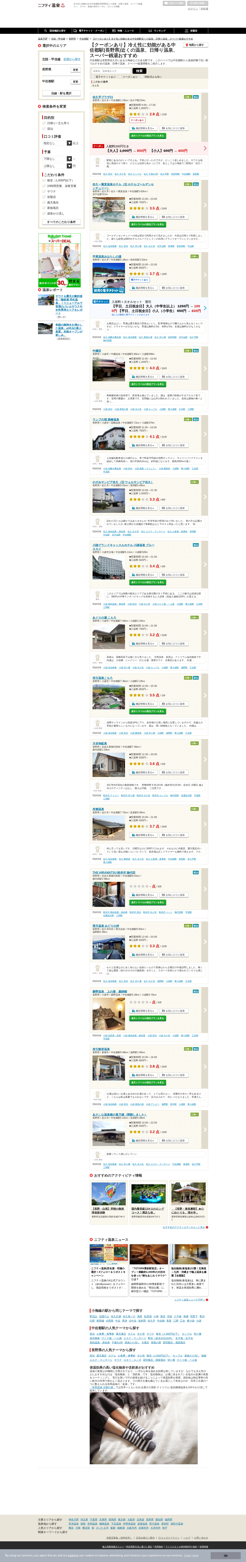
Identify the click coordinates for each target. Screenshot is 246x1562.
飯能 (112, 1527)
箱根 (83, 1523)
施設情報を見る (144, 128)
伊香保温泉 (129, 1523)
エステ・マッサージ (135, 1338)
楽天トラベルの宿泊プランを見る (147, 135)
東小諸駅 (172, 409)
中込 (117, 1320)
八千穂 (178, 1316)
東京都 (122, 1519)
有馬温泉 (92, 1523)
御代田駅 (107, 340)
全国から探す (72, 59)
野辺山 (93, 1316)
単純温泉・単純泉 (100, 1342)
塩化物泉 (95, 1338)
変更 (75, 69)
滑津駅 (171, 246)
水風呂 (145, 1342)
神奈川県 (74, 1519)
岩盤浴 (51, 196)
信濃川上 (104, 1316)
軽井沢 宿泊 (135, 912)
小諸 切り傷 (124, 667)
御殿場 (121, 1527)
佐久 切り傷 (136, 246)
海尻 (139, 1316)
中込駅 (190, 246)
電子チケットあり (106, 76)
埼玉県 (84, 1519)
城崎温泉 (104, 1523)
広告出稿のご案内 (145, 1538)
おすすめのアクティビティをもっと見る (184, 1227)
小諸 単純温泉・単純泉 (114, 604)
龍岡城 (100, 1320)
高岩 (169, 1316)
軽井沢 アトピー (111, 795)
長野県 (150, 1519)
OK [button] (226, 1555)
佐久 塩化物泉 (110, 246)
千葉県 (93, 1519)
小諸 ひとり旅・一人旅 (163, 604)
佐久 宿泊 (107, 174)
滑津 (124, 1320)
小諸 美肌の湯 (121, 409)
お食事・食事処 (105, 1333)
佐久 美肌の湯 (145, 337)
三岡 (175, 1320)
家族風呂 (53, 207)
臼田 (92, 1320)
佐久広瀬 (116, 1316)
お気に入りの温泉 (174, 3)
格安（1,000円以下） (168, 1333)
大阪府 (131, 1519)
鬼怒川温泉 (177, 1523)
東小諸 (190, 1320)
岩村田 (142, 1320)
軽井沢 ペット (165, 912)
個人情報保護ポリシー (113, 1546)
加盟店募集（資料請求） (119, 1538)
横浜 (71, 1527)
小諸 (198, 1320)
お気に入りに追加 (175, 128)
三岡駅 (190, 409)
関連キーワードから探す (53, 1532)
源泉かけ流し (132, 1342)
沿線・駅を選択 (61, 93)
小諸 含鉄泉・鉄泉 (112, 1035)
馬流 (162, 1316)
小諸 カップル (150, 409)
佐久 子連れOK (151, 174)
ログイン (193, 8)
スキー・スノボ (132, 1359)
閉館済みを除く (153, 76)
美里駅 (196, 174)
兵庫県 (103, 1519)
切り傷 (197, 1333)
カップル (187, 1333)
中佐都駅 (186, 174)
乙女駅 (182, 409)
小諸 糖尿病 (164, 468)
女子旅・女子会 (184, 1338)
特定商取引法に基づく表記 (139, 1546)
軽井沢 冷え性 (143, 795)
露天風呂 (121, 1333)
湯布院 (165, 1523)
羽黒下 (194, 1316)
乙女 (182, 1320)
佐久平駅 (164, 174)
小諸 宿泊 (107, 409)
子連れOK (117, 1342)
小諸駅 (162, 409)
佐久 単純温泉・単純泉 (114, 531)
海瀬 (185, 1316)
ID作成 (204, 8)
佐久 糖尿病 (124, 859)
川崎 (77, 1527)
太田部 (109, 1320)
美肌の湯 (156, 1342)
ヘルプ (186, 1538)
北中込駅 (161, 246)
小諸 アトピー (152, 1104)
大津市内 (155, 1527)
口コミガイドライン (169, 1538)
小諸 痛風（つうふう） (146, 468)
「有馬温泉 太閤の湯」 (103, 1387)
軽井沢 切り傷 (128, 795)
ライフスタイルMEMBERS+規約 (181, 1546)
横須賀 (86, 1527)
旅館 (203, 1355)
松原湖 (148, 1316)
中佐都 (161, 1320)
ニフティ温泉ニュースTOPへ (189, 1299)
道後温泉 (142, 1523)
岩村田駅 (175, 174)
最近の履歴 (197, 3)
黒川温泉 (154, 1523)
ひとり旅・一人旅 (112, 1338)
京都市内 (143, 1527)
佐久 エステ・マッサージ (153, 531)
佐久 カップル (135, 174)
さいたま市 (102, 1527)
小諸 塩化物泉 (110, 667)
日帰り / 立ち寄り (58, 123)
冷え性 (141, 1333)
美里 (168, 1320)
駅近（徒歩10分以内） (161, 1338)
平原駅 (106, 472)
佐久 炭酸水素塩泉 (112, 337)
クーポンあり (130, 76)
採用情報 (204, 1546)
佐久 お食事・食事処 (177, 531)
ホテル (131, 1333)
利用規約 (159, 1546)
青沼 (202, 1316)
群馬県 (112, 1519)
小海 (155, 1316)
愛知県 (159, 1519)
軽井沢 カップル (160, 795)
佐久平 (151, 1320)
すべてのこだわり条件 (61, 221)
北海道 (140, 1519)
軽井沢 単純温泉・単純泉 (115, 912)
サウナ (150, 1333)
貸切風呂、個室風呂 (174, 1342)
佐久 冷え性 (120, 174)
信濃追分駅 (186, 795)
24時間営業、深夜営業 (61, 185)
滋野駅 (184, 667)
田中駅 (173, 1104)
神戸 (164, 1527)
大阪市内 (132, 1527)
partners (73, 1555)
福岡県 (168, 1519)
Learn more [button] (191, 1555)
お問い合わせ (201, 1538)
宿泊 (92, 1333)
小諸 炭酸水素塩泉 (112, 468)
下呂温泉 (116, 1523)
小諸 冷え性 (136, 409)
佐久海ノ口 (129, 1316)
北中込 (133, 1320)
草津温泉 (74, 1523)
